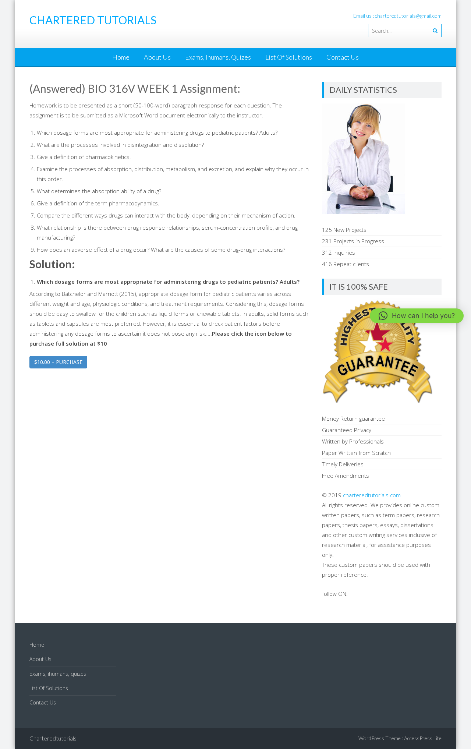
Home (121, 57)
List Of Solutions (288, 57)
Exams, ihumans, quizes (218, 57)
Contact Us (342, 57)
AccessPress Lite (423, 738)
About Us (157, 57)
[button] (417, 315)
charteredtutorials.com (372, 495)
